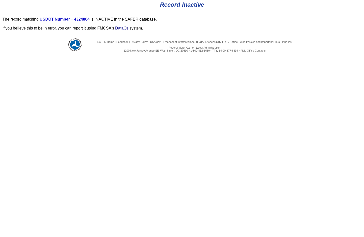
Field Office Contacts (253, 50)
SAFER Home (105, 41)
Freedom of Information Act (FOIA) (184, 41)
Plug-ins (287, 41)
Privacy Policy (139, 41)
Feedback (122, 41)
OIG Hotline (231, 41)
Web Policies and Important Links (260, 41)
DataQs (122, 28)
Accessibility (214, 41)
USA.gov (155, 41)
